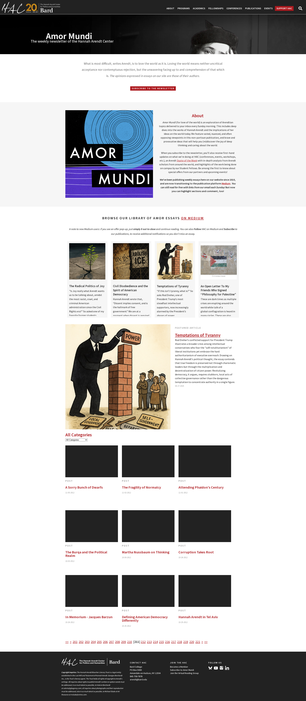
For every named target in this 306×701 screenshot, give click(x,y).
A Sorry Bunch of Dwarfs (84, 487)
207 (111, 642)
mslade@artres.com (79, 695)
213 (149, 642)
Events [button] (268, 8)
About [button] (170, 8)
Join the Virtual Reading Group (184, 673)
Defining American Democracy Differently (145, 618)
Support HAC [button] (284, 8)
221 (197, 642)
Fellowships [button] (215, 8)
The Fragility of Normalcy (141, 487)
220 (191, 642)
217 (173, 642)
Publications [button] (253, 8)
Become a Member (179, 666)
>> (206, 642)
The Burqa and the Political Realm (86, 554)
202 (81, 642)
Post (69, 480)
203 (87, 642)
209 (123, 642)
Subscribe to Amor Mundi (182, 670)
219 (185, 642)
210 (129, 642)
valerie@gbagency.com (72, 688)
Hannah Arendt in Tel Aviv (198, 617)
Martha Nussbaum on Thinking (145, 552)
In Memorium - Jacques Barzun (89, 617)
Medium (226, 183)
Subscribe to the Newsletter (153, 88)
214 (155, 642)
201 (75, 642)
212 (143, 642)
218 (179, 642)
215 (161, 642)
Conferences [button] (234, 8)
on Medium (192, 218)
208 (117, 642)
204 (93, 642)
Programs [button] (184, 8)
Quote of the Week (187, 160)
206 (105, 642)
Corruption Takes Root (196, 552)
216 (167, 642)
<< (67, 642)
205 (99, 642)
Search (302, 9)
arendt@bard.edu (138, 679)
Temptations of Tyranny (198, 335)
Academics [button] (199, 8)
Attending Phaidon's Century (201, 487)
